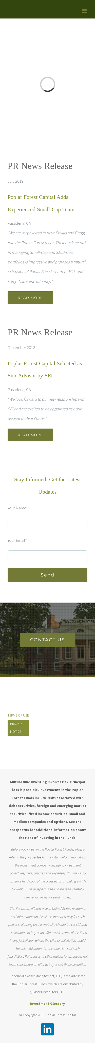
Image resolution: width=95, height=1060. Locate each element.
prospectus (33, 857)
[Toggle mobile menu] (84, 10)
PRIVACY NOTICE (16, 727)
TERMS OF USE (18, 715)
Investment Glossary (47, 1003)
